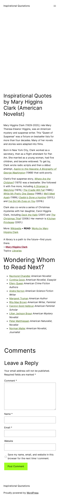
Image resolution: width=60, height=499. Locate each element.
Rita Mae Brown (18, 302)
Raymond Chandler (19, 276)
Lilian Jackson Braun (20, 313)
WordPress (32, 492)
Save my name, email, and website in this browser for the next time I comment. (30, 456)
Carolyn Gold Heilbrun (21, 305)
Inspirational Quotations (16, 5)
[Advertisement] (30, 51)
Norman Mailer (17, 328)
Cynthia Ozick (17, 279)
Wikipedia (15, 228)
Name (8, 413)
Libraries (17, 250)
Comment (10, 380)
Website (8, 441)
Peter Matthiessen (19, 321)
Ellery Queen (16, 283)
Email (8, 427)
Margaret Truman (18, 298)
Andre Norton (16, 290)
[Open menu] (55, 6)
